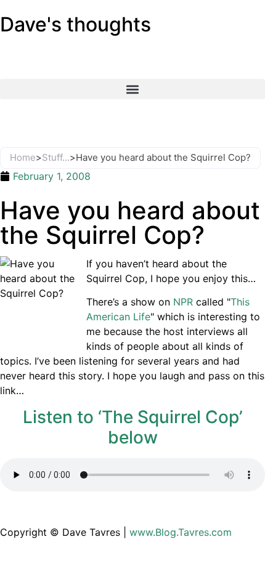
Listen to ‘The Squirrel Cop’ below (133, 427)
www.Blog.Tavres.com (180, 532)
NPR (183, 302)
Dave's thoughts (75, 24)
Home (23, 157)
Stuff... (56, 157)
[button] (132, 89)
